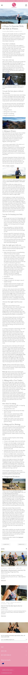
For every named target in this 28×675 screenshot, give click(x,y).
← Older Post (5, 544)
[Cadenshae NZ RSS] (26, 548)
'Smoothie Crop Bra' (16, 490)
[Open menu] (3, 5)
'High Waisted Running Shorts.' (11, 493)
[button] (14, 663)
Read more (3, 580)
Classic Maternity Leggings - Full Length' (13, 87)
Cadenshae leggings (7, 69)
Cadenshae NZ (5, 672)
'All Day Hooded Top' (17, 180)
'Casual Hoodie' (16, 85)
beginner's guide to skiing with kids (11, 473)
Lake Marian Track (20, 354)
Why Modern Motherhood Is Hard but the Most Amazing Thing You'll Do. (13, 571)
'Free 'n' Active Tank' (15, 492)
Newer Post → (22, 544)
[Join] (26, 639)
